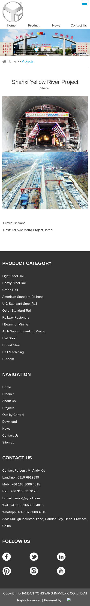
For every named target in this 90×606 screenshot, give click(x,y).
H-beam (8, 359)
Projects (27, 61)
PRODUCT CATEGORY (26, 263)
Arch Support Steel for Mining (23, 331)
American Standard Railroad (23, 297)
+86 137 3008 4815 (32, 512)
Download (9, 421)
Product (33, 25)
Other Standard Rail (16, 310)
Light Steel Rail (13, 276)
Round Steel (11, 345)
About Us (9, 401)
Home (11, 25)
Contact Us (79, 25)
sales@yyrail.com (27, 498)
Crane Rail (10, 290)
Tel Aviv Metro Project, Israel (32, 230)
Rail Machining (13, 352)
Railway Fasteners (15, 317)
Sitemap (8, 442)
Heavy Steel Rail (14, 283)
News (56, 25)
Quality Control (13, 415)
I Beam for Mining (15, 324)
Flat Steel (9, 338)
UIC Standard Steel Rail (19, 303)
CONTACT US (17, 457)
